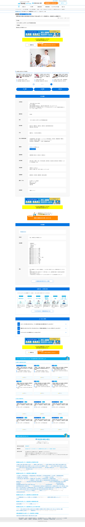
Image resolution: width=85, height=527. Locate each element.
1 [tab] (42, 66)
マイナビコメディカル (18, 9)
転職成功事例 (40, 6)
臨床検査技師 (35, 519)
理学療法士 (21, 519)
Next (51, 84)
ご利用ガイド (24, 6)
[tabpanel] (42, 57)
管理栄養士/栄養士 (52, 519)
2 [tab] (43, 84)
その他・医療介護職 (25, 9)
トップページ (19, 6)
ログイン (62, 3)
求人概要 (25, 89)
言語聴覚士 (30, 519)
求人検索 (32, 6)
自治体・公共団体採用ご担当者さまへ (31, 518)
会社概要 (42, 89)
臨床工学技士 (40, 519)
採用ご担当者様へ (55, 0)
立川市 (41, 9)
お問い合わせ (54, 518)
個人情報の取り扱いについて (42, 518)
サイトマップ (59, 518)
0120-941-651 (37, 3)
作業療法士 (25, 519)
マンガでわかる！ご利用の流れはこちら (42, 311)
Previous (34, 84)
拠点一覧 (63, 6)
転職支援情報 (47, 6)
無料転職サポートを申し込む (51, 3)
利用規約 (49, 518)
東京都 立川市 (32, 147)
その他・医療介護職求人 (32, 9)
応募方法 (60, 89)
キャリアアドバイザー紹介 (55, 6)
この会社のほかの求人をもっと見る (42, 281)
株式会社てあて (23, 231)
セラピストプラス (59, 519)
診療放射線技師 (46, 519)
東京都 (38, 9)
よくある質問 (65, 518)
